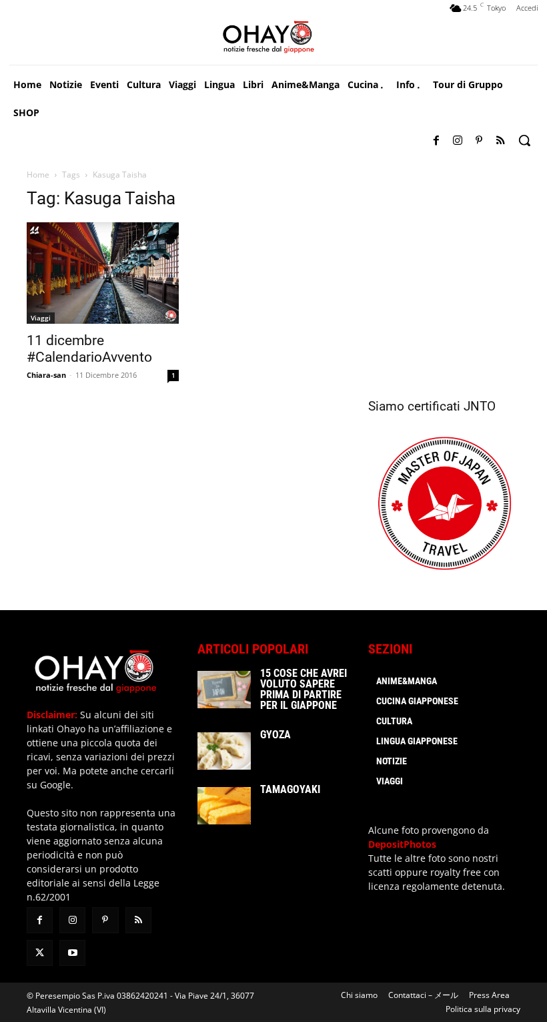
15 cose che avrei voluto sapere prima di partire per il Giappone (303, 689)
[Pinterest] (479, 141)
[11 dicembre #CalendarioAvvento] (103, 273)
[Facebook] (436, 141)
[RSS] (500, 141)
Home (38, 174)
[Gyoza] (224, 751)
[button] (524, 140)
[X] (40, 953)
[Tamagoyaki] (224, 805)
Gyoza (275, 734)
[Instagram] (457, 141)
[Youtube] (72, 953)
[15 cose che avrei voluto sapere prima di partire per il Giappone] (224, 689)
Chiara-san (46, 375)
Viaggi (41, 317)
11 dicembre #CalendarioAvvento (89, 348)
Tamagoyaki (290, 789)
